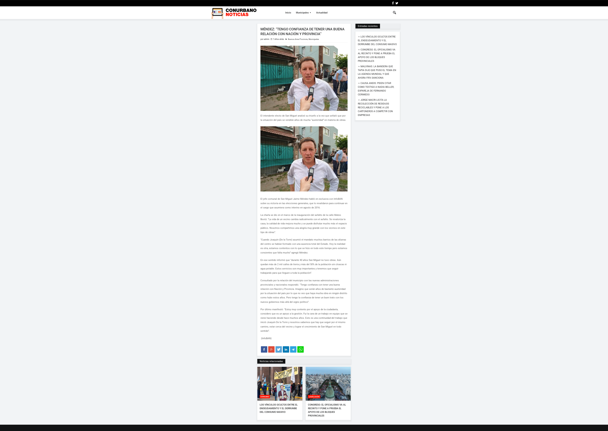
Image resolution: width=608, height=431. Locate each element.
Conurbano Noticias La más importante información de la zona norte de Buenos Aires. (244, 12)
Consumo (264, 397)
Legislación (314, 397)
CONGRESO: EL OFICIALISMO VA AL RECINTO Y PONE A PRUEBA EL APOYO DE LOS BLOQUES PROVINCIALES (327, 410)
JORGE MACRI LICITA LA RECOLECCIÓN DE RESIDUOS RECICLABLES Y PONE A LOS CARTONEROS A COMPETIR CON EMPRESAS (375, 108)
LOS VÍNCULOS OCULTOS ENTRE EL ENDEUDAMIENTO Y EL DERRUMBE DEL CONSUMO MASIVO (279, 408)
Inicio (288, 12)
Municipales (302, 12)
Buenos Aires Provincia (298, 39)
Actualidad (321, 12)
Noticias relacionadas (271, 361)
